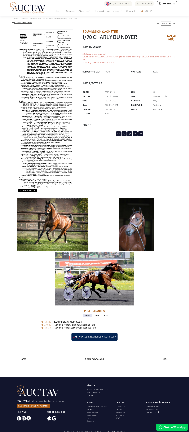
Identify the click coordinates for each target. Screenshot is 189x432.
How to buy (92, 412)
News (89, 418)
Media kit (120, 412)
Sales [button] (57, 11)
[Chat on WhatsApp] (172, 427)
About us (120, 406)
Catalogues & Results (96, 406)
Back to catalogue (23, 23)
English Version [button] (118, 3)
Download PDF (29, 190)
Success (70, 11)
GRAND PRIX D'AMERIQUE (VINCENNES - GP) (69, 325)
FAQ (118, 418)
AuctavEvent (152, 409)
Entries (90, 409)
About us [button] (84, 11)
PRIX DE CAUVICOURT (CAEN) (62, 322)
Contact (130, 11)
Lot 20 (23, 359)
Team (119, 409)
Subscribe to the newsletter (33, 406)
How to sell (92, 415)
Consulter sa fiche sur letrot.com (97, 337)
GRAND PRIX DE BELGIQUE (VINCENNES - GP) (69, 328)
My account (145, 3)
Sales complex (152, 406)
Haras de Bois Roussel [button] (107, 11)
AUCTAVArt (151, 412)
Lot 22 (166, 359)
